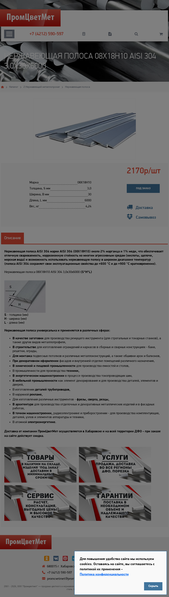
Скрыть (153, 586)
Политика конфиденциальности (104, 574)
